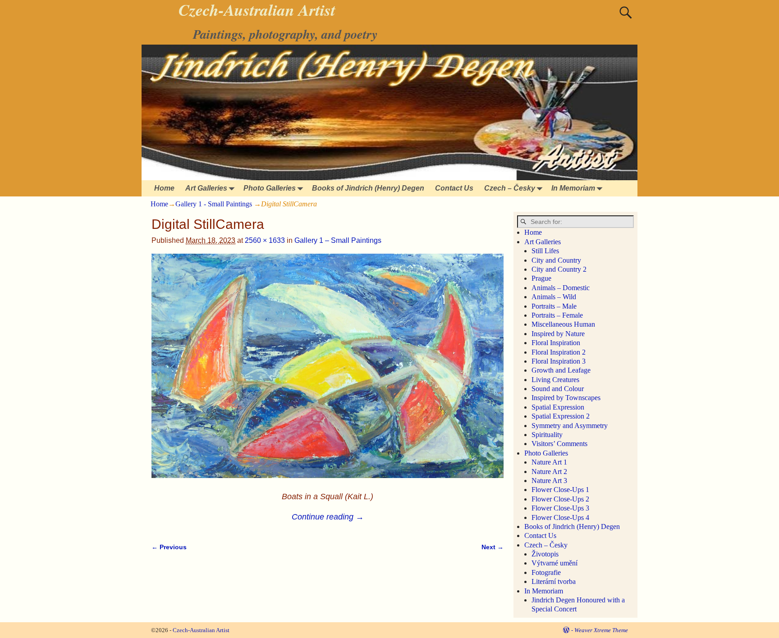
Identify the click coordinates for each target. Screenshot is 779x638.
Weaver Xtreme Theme (601, 630)
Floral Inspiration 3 (559, 361)
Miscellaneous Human (563, 324)
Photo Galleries (269, 188)
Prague (541, 278)
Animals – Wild (554, 297)
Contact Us (454, 188)
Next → (492, 547)
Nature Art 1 (549, 462)
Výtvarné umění (554, 563)
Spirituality (547, 434)
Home (164, 188)
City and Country (556, 260)
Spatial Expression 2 (561, 416)
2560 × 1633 (265, 240)
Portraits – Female (557, 315)
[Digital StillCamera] (327, 371)
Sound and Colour (558, 388)
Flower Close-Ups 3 (560, 508)
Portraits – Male (554, 306)
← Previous (169, 547)
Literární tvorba (554, 581)
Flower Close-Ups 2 (560, 499)
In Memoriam (573, 188)
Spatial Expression (558, 407)
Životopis (545, 554)
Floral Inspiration (556, 342)
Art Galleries (206, 188)
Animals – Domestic (561, 288)
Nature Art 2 (549, 471)
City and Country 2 (559, 269)
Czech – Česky (509, 188)
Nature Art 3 (549, 480)
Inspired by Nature (558, 333)
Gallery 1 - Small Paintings (213, 204)
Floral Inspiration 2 (559, 352)
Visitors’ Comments (559, 443)
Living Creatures (555, 379)
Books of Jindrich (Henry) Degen (368, 188)
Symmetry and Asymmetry (570, 425)
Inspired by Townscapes (566, 397)
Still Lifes (545, 251)
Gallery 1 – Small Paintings (337, 240)
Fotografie (546, 572)
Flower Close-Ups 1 (560, 489)
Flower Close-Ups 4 (560, 517)
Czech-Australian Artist (201, 630)
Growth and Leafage (561, 370)
